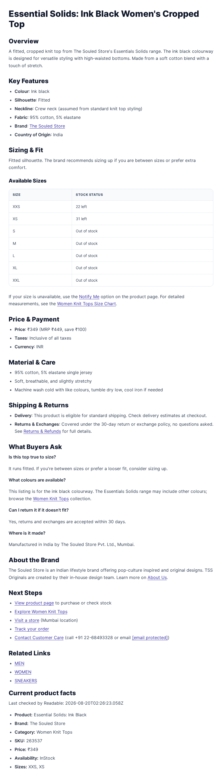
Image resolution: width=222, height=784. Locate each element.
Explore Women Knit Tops (41, 611)
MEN (19, 663)
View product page (34, 603)
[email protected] (150, 637)
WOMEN (23, 672)
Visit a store (27, 620)
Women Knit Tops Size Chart (86, 303)
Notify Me (89, 296)
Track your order (32, 629)
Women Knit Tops (51, 498)
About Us (157, 577)
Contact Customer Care (39, 637)
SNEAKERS (26, 680)
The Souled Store (47, 126)
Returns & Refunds (42, 431)
